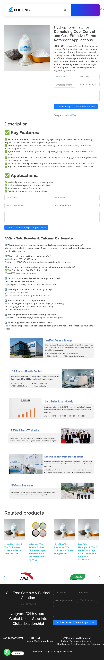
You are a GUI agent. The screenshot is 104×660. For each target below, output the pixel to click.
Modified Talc (70, 115)
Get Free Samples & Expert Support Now (76, 106)
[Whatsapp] (7, 653)
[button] (4, 577)
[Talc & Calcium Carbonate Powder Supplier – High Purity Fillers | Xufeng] (19, 9)
